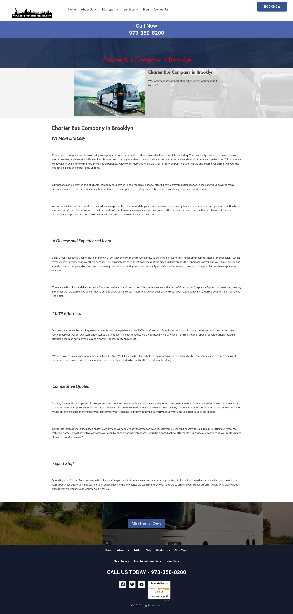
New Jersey (121, 561)
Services (129, 9)
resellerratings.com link (159, 596)
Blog (146, 9)
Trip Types (108, 9)
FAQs (137, 550)
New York (173, 561)
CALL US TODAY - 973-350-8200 (146, 572)
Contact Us (161, 9)
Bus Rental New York (147, 561)
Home (72, 9)
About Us (87, 9)
